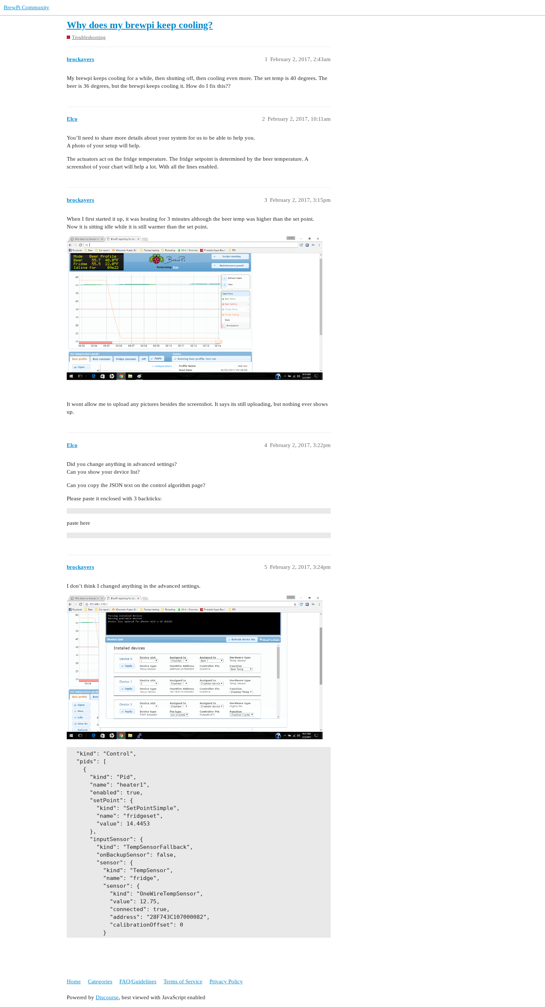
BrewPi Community (26, 7)
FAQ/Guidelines (137, 981)
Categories (100, 981)
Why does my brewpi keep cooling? (140, 25)
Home (74, 981)
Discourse (107, 997)
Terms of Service (183, 981)
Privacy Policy (226, 981)
